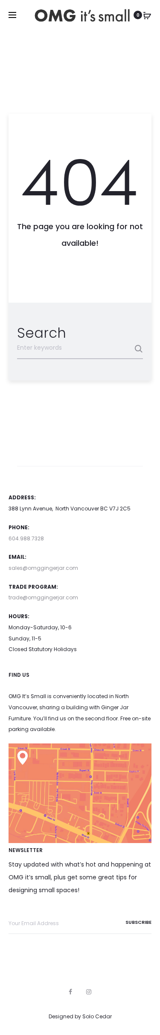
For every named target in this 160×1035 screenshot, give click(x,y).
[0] (147, 15)
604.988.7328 (26, 538)
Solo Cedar (97, 1016)
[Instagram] (88, 992)
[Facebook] (70, 992)
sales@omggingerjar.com (43, 568)
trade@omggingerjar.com (43, 597)
